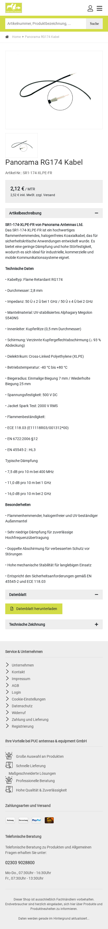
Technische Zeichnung (27, 624)
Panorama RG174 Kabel (42, 37)
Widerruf (19, 712)
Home (16, 37)
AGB (15, 685)
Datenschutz (22, 706)
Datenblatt (17, 594)
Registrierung (23, 726)
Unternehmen (23, 665)
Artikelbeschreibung (25, 213)
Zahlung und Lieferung (30, 719)
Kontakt (18, 672)
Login (16, 692)
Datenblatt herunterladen (36, 609)
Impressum (21, 678)
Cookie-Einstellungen (29, 699)
